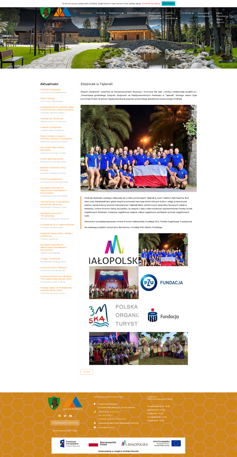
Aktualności (86, 13)
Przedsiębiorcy (135, 13)
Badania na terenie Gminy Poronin (53, 168)
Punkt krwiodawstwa (51, 179)
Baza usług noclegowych (205, 15)
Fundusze (186, 13)
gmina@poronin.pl (106, 427)
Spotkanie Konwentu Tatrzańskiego (51, 214)
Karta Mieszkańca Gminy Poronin (222, 18)
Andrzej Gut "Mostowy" (52, 118)
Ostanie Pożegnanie (50, 89)
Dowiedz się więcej (151, 3)
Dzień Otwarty (47, 98)
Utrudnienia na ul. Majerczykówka (57, 224)
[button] (87, 372)
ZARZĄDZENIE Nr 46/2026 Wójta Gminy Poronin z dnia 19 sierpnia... (57, 108)
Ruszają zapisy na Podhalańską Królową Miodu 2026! (56, 289)
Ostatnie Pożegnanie (50, 127)
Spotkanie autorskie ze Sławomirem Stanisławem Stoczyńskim (53, 190)
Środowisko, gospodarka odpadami (155, 15)
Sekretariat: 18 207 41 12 (108, 412)
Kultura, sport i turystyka (170, 15)
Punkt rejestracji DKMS (51, 159)
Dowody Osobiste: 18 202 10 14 (112, 419)
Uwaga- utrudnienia (50, 259)
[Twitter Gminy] (65, 416)
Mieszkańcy (115, 13)
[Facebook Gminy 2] (59, 416)
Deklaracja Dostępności (65, 423)
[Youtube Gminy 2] (70, 416)
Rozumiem (168, 3)
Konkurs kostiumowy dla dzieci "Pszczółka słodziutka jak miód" (56, 277)
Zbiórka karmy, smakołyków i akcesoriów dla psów (55, 203)
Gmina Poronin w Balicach (53, 267)
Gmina (99, 13)
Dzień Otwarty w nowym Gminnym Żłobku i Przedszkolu (56, 137)
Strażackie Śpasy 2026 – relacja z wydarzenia (56, 234)
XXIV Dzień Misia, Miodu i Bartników (52, 148)
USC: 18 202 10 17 (105, 415)
